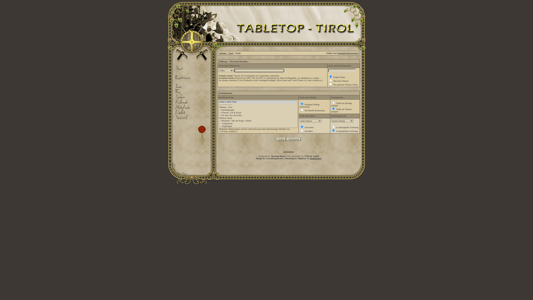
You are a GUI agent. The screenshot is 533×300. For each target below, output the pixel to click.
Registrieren (352, 53)
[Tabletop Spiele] (258, 118)
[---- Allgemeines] (258, 123)
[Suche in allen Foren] (258, 102)
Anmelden (342, 53)
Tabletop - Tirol (226, 53)
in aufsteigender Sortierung (347, 127)
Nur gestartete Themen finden (345, 85)
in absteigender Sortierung (346, 131)
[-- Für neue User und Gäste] (258, 115)
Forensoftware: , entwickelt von (288, 156)
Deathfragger (315, 158)
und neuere (309, 127)
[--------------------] (258, 104)
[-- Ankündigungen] (258, 110)
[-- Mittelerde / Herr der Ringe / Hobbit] (258, 121)
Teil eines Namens (341, 81)
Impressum (288, 151)
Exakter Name (339, 77)
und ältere (308, 131)
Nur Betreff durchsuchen (314, 110)
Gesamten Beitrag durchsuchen (309, 105)
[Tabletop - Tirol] (258, 107)
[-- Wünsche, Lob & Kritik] (258, 112)
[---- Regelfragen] (258, 126)
